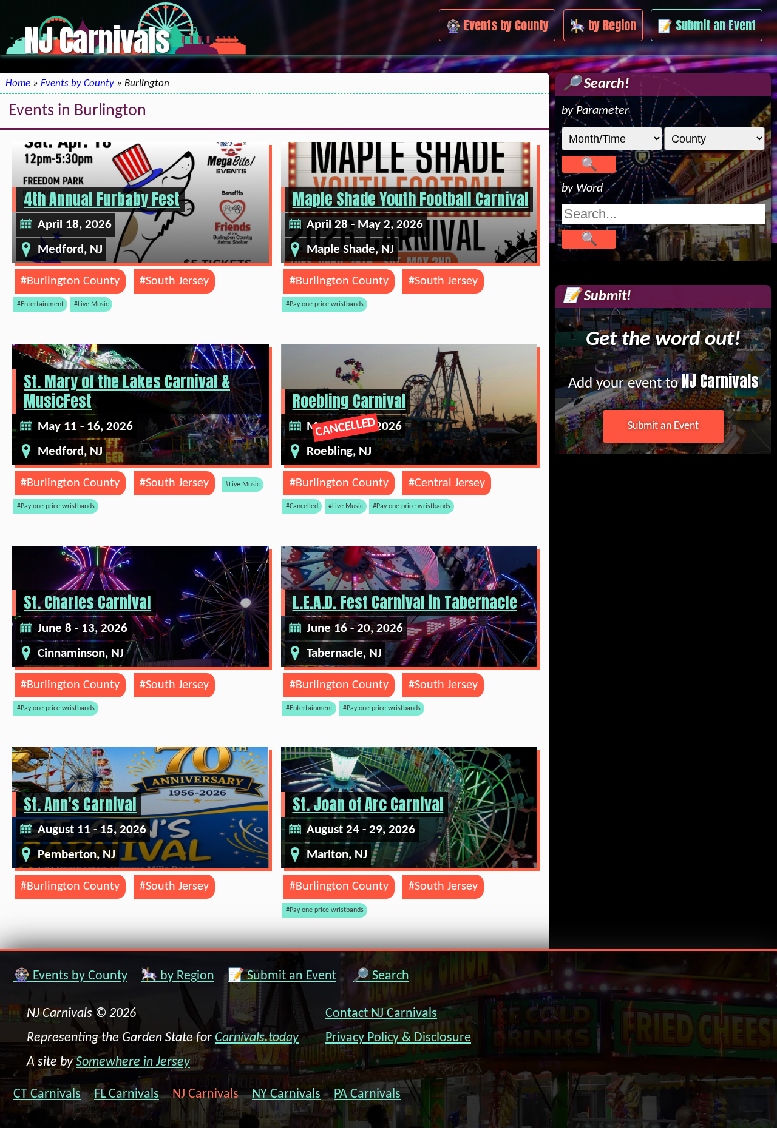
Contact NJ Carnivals (381, 1014)
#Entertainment (40, 304)
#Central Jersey (447, 483)
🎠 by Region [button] (603, 25)
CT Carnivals (47, 1094)
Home (17, 83)
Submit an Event (663, 426)
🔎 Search (381, 976)
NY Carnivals (286, 1094)
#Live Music (91, 304)
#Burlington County (70, 281)
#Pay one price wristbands (325, 304)
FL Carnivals (126, 1094)
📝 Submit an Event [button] (706, 25)
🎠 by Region (177, 976)
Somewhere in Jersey (133, 1062)
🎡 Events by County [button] (497, 25)
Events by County (77, 83)
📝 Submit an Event (282, 976)
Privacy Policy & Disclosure (398, 1038)
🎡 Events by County (70, 976)
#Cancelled (302, 506)
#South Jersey (174, 281)
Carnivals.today (257, 1038)
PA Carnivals (367, 1094)
